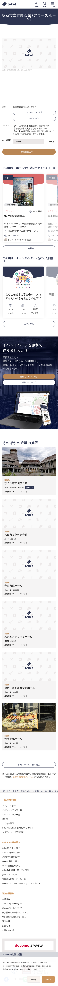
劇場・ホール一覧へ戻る (29, 765)
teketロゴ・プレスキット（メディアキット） (22, 883)
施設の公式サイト (29, 152)
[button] (3, 972)
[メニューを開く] (53, 4)
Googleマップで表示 (34, 112)
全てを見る (29, 248)
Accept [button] (48, 979)
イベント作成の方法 (11, 852)
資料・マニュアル (10, 874)
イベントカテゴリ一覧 (12, 810)
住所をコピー (34, 118)
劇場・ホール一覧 (43, 791)
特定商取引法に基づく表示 (14, 917)
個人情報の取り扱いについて (15, 912)
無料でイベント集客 (29, 376)
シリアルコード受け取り (13, 832)
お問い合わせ (8, 930)
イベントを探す (9, 805)
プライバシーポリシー (12, 903)
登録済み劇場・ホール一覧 (14, 879)
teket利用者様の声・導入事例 (15, 870)
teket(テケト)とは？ (11, 848)
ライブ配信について (11, 865)
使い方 (5, 819)
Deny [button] (33, 979)
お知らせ (6, 925)
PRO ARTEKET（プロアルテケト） (18, 827)
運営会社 (6, 921)
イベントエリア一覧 (11, 814)
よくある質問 (8, 823)
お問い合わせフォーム (23, 776)
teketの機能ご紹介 (10, 861)
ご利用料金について (11, 857)
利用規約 (6, 899)
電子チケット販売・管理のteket (17, 791)
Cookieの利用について (12, 908)
